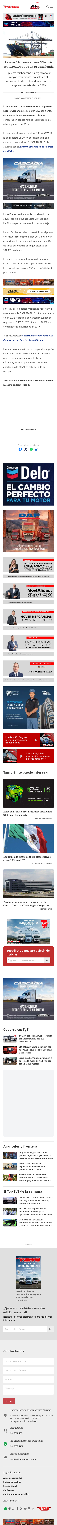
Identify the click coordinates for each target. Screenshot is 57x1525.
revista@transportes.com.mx (23, 1459)
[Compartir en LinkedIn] (36, 449)
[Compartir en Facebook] (20, 449)
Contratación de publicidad (16, 1494)
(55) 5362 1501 (16, 1433)
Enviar (9, 1401)
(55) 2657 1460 (16, 1446)
